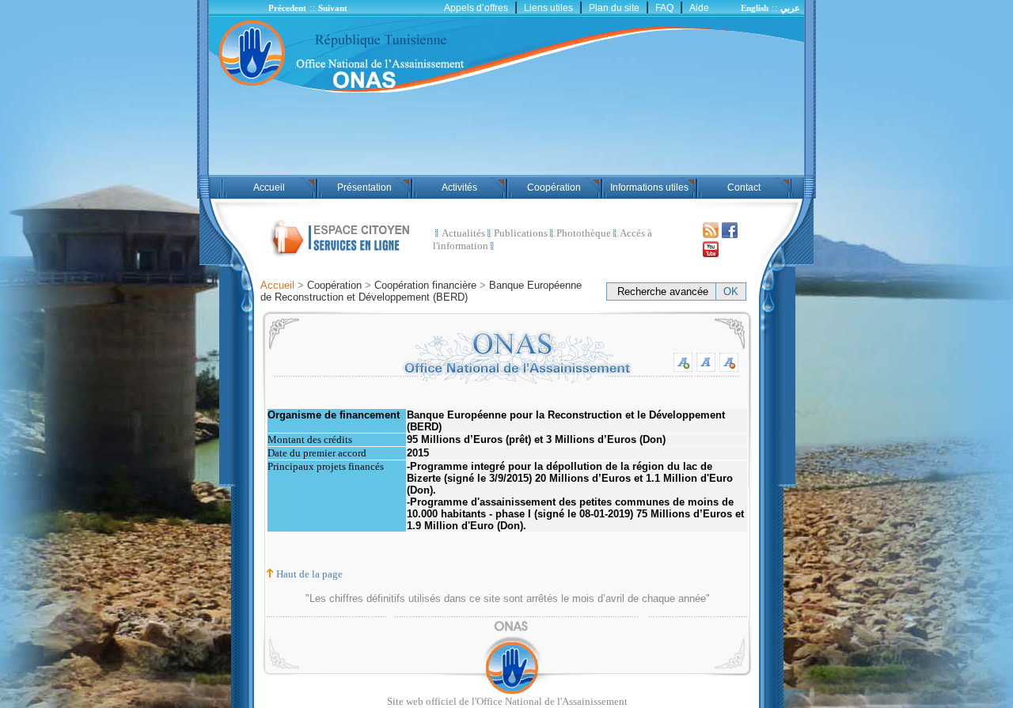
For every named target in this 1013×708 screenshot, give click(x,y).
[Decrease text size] (728, 367)
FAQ (664, 7)
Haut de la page (309, 574)
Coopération (554, 187)
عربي (790, 8)
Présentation (364, 187)
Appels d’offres (476, 7)
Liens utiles (548, 7)
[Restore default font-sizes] (705, 367)
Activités (459, 187)
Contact (744, 187)
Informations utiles (649, 187)
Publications (521, 233)
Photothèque (583, 233)
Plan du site (614, 7)
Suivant (332, 8)
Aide (699, 7)
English (754, 8)
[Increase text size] (682, 366)
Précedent (287, 8)
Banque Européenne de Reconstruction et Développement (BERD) (421, 291)
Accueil (269, 187)
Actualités (463, 233)
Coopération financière (425, 285)
